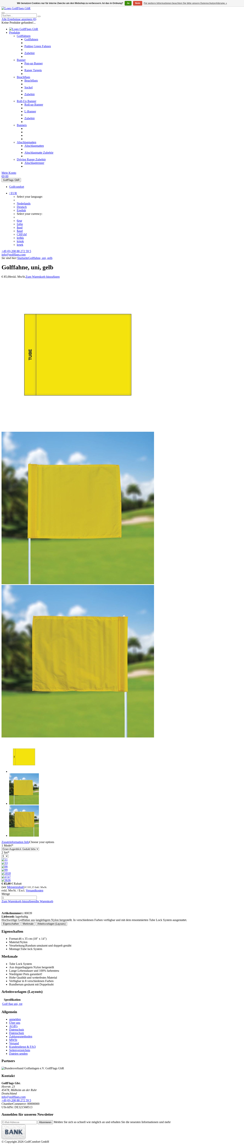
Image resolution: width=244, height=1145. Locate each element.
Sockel (28, 87)
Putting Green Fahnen (37, 46)
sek (20, 244)
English (21, 210)
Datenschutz (16, 1029)
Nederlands (23, 203)
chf (22, 234)
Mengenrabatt (15, 887)
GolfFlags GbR (11, 180)
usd (19, 227)
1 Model (7, 845)
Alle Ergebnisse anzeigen (19, 19)
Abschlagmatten (26, 142)
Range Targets (33, 70)
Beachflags (23, 77)
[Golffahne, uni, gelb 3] (78, 736)
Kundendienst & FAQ (22, 1046)
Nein (137, 3)
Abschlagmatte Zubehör (38, 152)
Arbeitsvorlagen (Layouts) (51, 923)
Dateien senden (18, 1053)
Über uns (14, 1022)
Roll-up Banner (33, 104)
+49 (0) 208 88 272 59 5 (16, 251)
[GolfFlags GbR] (16, 8)
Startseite (22, 258)
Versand (14, 1043)
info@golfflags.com (14, 254)
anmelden (15, 1019)
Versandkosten (34, 890)
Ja (128, 3)
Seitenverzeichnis (19, 1050)
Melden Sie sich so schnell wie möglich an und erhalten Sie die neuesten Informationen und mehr (112, 1122)
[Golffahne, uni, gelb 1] (78, 430)
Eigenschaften (11, 923)
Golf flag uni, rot (12, 1003)
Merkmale (28, 923)
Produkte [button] (14, 32)
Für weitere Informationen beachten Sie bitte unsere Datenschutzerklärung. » (185, 3)
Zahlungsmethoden (20, 1036)
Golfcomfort (16, 186)
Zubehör (29, 53)
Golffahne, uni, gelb (40, 258)
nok (20, 241)
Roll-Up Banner (26, 101)
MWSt (13, 1039)
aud (20, 231)
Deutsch (22, 207)
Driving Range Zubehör (31, 159)
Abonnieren (45, 1122)
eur (19, 220)
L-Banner (30, 111)
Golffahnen (23, 36)
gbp (20, 224)
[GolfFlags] (7, 909)
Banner (21, 60)
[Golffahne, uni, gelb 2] (78, 583)
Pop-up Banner (33, 63)
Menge (6, 893)
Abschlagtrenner (34, 162)
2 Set (5, 852)
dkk (20, 237)
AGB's (13, 1026)
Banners (22, 125)
